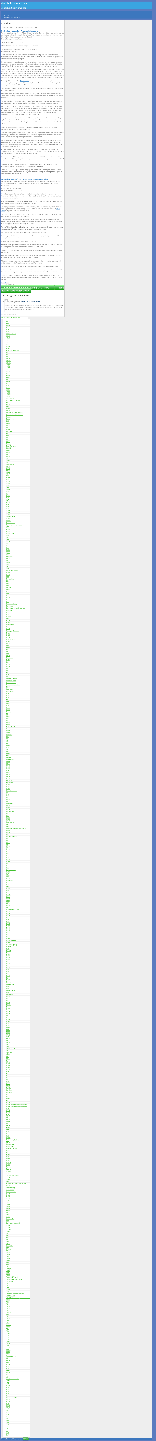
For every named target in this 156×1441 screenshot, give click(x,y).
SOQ (7, 1221)
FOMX (8, 706)
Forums (6, 16)
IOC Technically (11, 837)
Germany (9, 735)
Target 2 (9, 1269)
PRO (7, 1096)
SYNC (8, 1262)
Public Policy (10, 1103)
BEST (8, 427)
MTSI (8, 967)
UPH (7, 1362)
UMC (8, 1354)
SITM (8, 1198)
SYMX (8, 1258)
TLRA (8, 1308)
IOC (7, 834)
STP (7, 1248)
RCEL (8, 1132)
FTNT (8, 722)
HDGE (8, 753)
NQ (7, 1015)
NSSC (8, 1017)
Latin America (10, 880)
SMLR (8, 1208)
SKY (7, 1202)
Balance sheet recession (14, 413)
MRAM (8, 951)
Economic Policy (11, 604)
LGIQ (8, 889)
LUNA (8, 905)
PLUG (8, 1084)
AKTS (8, 348)
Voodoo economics (12, 1379)
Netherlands (10, 990)
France (8, 712)
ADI (7, 332)
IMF (7, 797)
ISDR (7, 849)
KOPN (8, 876)
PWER (8, 1111)
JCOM (8, 862)
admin (14, 285)
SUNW (8, 1250)
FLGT (8, 697)
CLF (7, 498)
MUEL (8, 972)
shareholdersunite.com (14, 3)
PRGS (8, 1094)
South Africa (24, 81)
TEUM (8, 1285)
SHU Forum (10, 1190)
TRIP (7, 1323)
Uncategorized (11, 1356)
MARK (8, 911)
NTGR (8, 1021)
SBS (7, 1173)
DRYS (8, 589)
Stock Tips (9, 1246)
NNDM (8, 1005)
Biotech (8, 434)
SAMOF (8, 1171)
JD (7, 864)
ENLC (8, 635)
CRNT (8, 537)
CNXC (8, 506)
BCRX (8, 425)
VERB (8, 1373)
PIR (7, 1078)
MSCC (8, 957)
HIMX (8, 764)
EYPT (8, 670)
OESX (8, 1038)
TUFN (8, 1341)
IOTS (8, 839)
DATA (8, 575)
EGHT (8, 623)
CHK (7, 488)
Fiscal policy (10, 691)
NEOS (8, 986)
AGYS (8, 338)
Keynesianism (11, 870)
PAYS (8, 1065)
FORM (8, 708)
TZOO (8, 1348)
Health (8, 758)
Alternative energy (12, 350)
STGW (8, 1244)
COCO (8, 508)
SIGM (8, 1194)
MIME (8, 928)
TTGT (8, 1337)
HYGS (8, 778)
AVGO (8, 402)
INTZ (8, 824)
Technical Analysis (12, 1277)
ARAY (8, 377)
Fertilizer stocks (11, 679)
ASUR (8, 388)
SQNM (8, 1229)
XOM (7, 1404)
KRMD (8, 878)
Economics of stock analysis (15, 608)
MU (7, 970)
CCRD (8, 473)
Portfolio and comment (12, 18)
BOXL (8, 450)
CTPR (8, 552)
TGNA (8, 1292)
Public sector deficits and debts (16, 1105)
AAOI (8, 321)
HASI (7, 751)
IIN (7, 793)
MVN (8, 976)
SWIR (8, 1254)
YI (6, 1416)
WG (7, 1391)
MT (7, 961)
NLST (8, 1003)
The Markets (10, 1296)
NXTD (8, 1034)
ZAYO (8, 1420)
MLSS (8, 936)
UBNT (8, 1350)
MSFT (8, 959)
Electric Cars (10, 625)
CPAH (8, 527)
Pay (7, 1061)
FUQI (8, 729)
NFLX (8, 997)
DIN (7, 581)
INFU (8, 807)
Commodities (10, 517)
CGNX (8, 481)
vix (7, 1377)
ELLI (7, 627)
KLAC (8, 872)
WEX (7, 1389)
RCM (7, 1136)
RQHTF (8, 1163)
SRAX (8, 1231)
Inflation (9, 805)
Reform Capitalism (12, 1140)
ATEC (8, 392)
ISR (7, 851)
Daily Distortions (12, 571)
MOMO (8, 943)
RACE (8, 1123)
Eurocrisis (9, 658)
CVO (7, 560)
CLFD (8, 500)
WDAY (8, 1385)
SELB (8, 1177)
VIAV (7, 1375)
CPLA (8, 531)
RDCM (8, 1138)
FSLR (7, 716)
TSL (7, 1329)
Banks (8, 417)
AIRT (7, 344)
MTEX (8, 965)
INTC (8, 820)
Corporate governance (14, 525)
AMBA (8, 355)
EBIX (7, 600)
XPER (8, 1406)
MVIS (8, 974)
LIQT (8, 891)
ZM (7, 1429)
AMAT (8, 352)
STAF (8, 1242)
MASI (8, 913)
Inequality (9, 803)
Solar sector (10, 1219)
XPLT (8, 1408)
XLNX (8, 1402)
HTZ (7, 770)
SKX (7, 1200)
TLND (8, 1306)
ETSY (8, 656)
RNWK (8, 1159)
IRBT (8, 847)
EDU (7, 614)
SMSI (8, 1211)
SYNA (8, 1260)
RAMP (8, 1127)
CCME (8, 471)
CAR (7, 463)
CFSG (8, 477)
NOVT (8, 1009)
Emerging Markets (12, 631)
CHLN (8, 490)
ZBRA (8, 1422)
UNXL (8, 1360)
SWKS (8, 1256)
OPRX (8, 1055)
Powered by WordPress (9, 1439)
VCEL (8, 1368)
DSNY (8, 591)
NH (7, 999)
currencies (9, 556)
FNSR (8, 704)
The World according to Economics (18, 1298)
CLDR (8, 496)
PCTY (8, 1067)
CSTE (8, 550)
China (8, 483)
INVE (8, 826)
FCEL (7, 675)
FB (7, 672)
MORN (8, 947)
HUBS (8, 772)
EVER (8, 660)
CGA (7, 479)
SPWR (8, 1227)
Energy (8, 633)
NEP (7, 988)
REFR (8, 1142)
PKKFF (8, 1082)
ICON (8, 789)
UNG (7, 1358)
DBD (7, 577)
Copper (8, 521)
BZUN (8, 456)
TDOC (8, 1271)
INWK (8, 832)
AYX (7, 406)
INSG (8, 818)
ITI (7, 855)
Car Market (10, 465)
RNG (7, 1157)
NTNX (8, 1026)
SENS (8, 1179)
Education (9, 616)
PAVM (8, 1059)
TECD (8, 1275)
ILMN (8, 795)
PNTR (8, 1086)
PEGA (8, 1069)
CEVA (8, 475)
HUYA (8, 776)
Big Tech (9, 431)
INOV (8, 814)
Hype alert (9, 780)
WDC (8, 1387)
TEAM (8, 1273)
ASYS (8, 390)
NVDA (8, 1030)
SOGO (8, 1217)
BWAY (8, 454)
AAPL (8, 323)
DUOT (8, 593)
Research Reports (12, 1148)
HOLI (8, 768)
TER (7, 1283)
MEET (8, 922)
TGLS (8, 1290)
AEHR (8, 336)
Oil (7, 1040)
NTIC (8, 1024)
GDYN (8, 733)
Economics (9, 606)
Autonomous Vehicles (13, 400)
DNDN (8, 587)
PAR (7, 1057)
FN (7, 699)
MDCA (8, 920)
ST (7, 1240)
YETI (7, 1412)
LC (7, 882)
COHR (8, 510)
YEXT (8, 1414)
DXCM (8, 598)
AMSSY (8, 361)
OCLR (8, 1036)
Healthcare (10, 760)
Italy (7, 853)
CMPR (8, 502)
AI (7, 340)
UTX (7, 1366)
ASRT (8, 384)
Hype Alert (9, 783)
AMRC (8, 359)
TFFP (8, 1287)
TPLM (8, 1319)
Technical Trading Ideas (14, 1279)
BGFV (8, 429)
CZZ (7, 569)
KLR (7, 874)
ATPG (8, 396)
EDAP (8, 612)
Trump (8, 1325)
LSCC (8, 901)
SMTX (8, 1213)
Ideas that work (11, 791)
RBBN (8, 1130)
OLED (8, 1044)
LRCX (8, 899)
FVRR (8, 731)
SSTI (7, 1235)
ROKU (8, 1161)
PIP (7, 1076)
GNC (7, 741)
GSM (7, 747)
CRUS (8, 542)
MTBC (8, 963)
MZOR (8, 982)
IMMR (8, 799)
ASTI (7, 386)
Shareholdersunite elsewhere (16, 1184)
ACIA (7, 328)
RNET (8, 1154)
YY (7, 1418)
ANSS (8, 367)
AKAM (8, 346)
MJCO (8, 934)
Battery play (10, 419)
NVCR (8, 1028)
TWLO (8, 1344)
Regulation (10, 1144)
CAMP (8, 461)
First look (9, 689)
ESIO (7, 645)
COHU (8, 512)
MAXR (8, 916)
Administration (11, 334)
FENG (8, 677)
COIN (8, 515)
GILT (7, 739)
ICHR (8, 785)
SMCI (8, 1204)
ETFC (8, 652)
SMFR (8, 1206)
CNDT (8, 504)
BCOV (8, 423)
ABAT (8, 325)
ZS (7, 1431)
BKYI (7, 436)
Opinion (9, 1053)
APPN (8, 373)
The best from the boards (15, 1294)
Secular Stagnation (12, 1175)
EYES (7, 668)
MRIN (8, 953)
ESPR (8, 648)
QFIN (8, 1119)
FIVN (7, 693)
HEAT (8, 762)
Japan (8, 859)
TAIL (7, 1267)
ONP (7, 1051)
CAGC (8, 458)
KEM (7, 868)
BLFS (8, 440)
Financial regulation (13, 685)
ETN (7, 654)
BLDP (8, 438)
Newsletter (10, 994)
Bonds (8, 444)
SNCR (8, 1215)
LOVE (8, 897)
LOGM (8, 895)
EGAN (8, 620)
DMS (7, 585)
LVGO (8, 907)
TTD (7, 1335)
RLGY (8, 1150)
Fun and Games (11, 726)
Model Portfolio (11, 940)
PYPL (8, 1115)
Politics (8, 1088)
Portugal (9, 1092)
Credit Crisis (10, 533)
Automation (10, 398)
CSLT (8, 544)
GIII (7, 737)
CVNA (8, 558)
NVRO (8, 1032)
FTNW (8, 724)
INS (7, 816)
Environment (10, 639)
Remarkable (5, 283)
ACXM (8, 330)
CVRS (8, 562)
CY (7, 566)
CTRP (8, 554)
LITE (7, 893)
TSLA (8, 1331)
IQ (7, 845)
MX (7, 978)
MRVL (8, 955)
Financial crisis (11, 681)
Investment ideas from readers (16, 828)
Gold (7, 743)
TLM (7, 1304)
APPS (8, 375)
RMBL (8, 1152)
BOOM (8, 448)
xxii (7, 1410)
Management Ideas (12, 909)
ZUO (7, 1433)
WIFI (7, 1393)
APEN (8, 371)
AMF (7, 357)
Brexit (8, 452)
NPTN (8, 1013)
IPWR (8, 843)
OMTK (8, 1046)
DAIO (8, 573)
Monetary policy (11, 945)
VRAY (8, 1381)
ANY (7, 369)
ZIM (7, 1425)
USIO (8, 1364)
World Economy (11, 1398)
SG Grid (25, 1439)
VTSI (7, 1383)
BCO (7, 421)
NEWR (8, 992)
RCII (7, 1134)
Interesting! (10, 822)
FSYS (7, 720)
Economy (9, 610)
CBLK (8, 469)
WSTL (8, 1400)
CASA (8, 467)
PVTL (8, 1109)
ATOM (8, 394)
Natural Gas (10, 984)
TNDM (8, 1312)
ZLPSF (8, 1427)
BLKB (8, 442)
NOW (8, 1011)
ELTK (8, 629)
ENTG (8, 637)
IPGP (7, 841)
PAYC (8, 1063)
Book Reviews (11, 446)
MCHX (8, 918)
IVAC (7, 857)
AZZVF (8, 409)
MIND (8, 930)
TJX (7, 1302)
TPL (7, 1317)
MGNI (8, 924)
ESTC (8, 650)
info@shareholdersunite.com (10, 318)
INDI (7, 801)
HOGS (8, 766)
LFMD (8, 886)
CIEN (8, 492)
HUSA (8, 774)
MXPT (8, 980)
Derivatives (10, 579)
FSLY (7, 718)
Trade (8, 1321)
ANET (8, 365)
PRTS (8, 1098)
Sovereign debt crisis (13, 1223)
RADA (8, 1125)
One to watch (10, 1048)
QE (7, 1117)
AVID (8, 404)
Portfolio (9, 1090)
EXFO (8, 664)
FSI (7, 714)
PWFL (8, 1113)
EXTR (8, 666)
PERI (7, 1071)
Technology (10, 1281)
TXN (7, 1346)
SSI (7, 1233)
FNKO (8, 702)
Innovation (10, 812)
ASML (8, 382)
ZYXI (7, 1435)
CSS (7, 548)
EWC (7, 662)
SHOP (8, 1186)
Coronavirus (10, 523)
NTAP (8, 1019)
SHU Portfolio (11, 1192)
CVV (7, 564)
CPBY (8, 529)
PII (7, 1073)
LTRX (8, 903)
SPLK (8, 1225)
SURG (8, 1252)
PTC (7, 1100)
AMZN (8, 363)
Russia (8, 1169)
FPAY (8, 710)
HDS (7, 756)
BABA (8, 411)
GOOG (8, 745)
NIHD (8, 1001)
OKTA (8, 1042)
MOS (7, 949)
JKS (7, 866)
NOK (7, 1007)
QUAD (8, 1121)
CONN (8, 519)
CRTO (8, 539)
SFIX (7, 1181)
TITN (8, 1300)
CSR (7, 546)
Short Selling (10, 1188)
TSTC (8, 1333)
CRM (7, 535)
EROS (8, 643)
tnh (7, 1314)
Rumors (9, 1167)
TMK (7, 1310)
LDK (7, 884)
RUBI (8, 1165)
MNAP (8, 938)
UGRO (8, 1352)
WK (7, 1395)
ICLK (7, 787)
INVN (8, 830)
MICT (8, 926)
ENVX (8, 641)
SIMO (8, 1196)
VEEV (8, 1371)
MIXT (8, 932)
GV (7, 749)
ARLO (8, 379)
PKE (7, 1080)
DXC (7, 596)
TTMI (8, 1339)
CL (7, 494)
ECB (7, 602)
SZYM (8, 1265)
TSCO (8, 1327)
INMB (8, 810)
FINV (7, 687)
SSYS (7, 1238)
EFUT (8, 618)
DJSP (7, 583)
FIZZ (7, 695)
